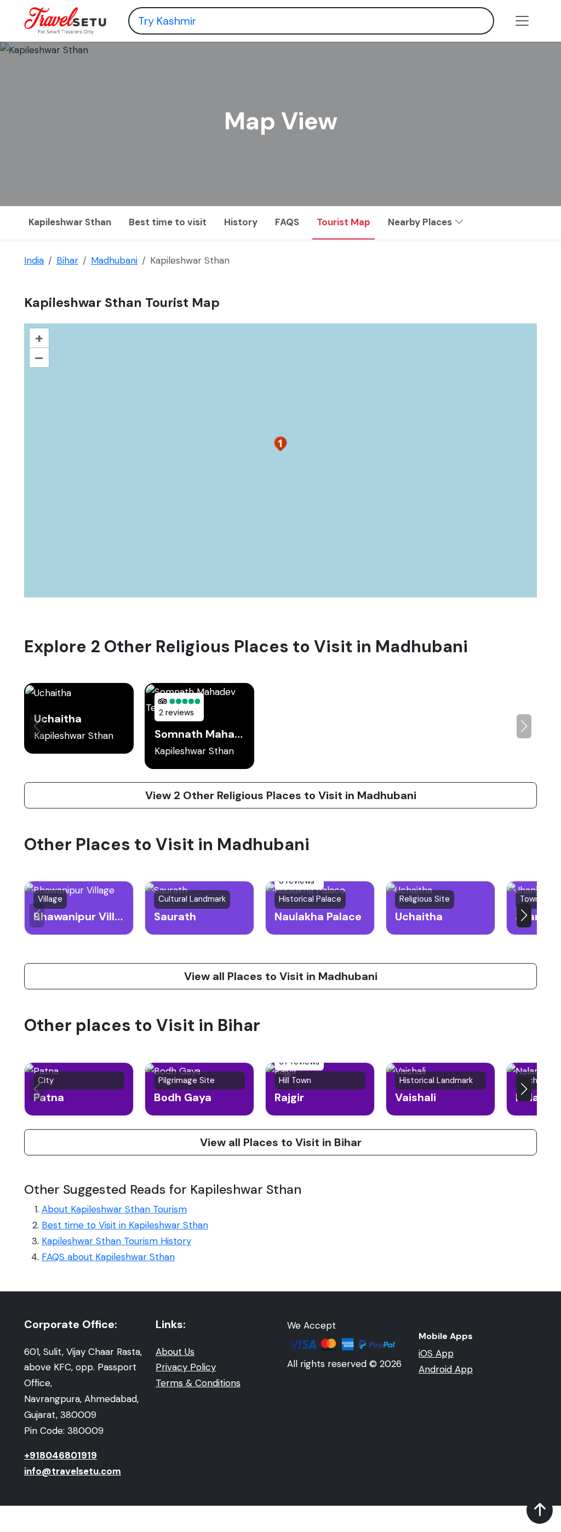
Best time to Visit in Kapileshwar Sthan (125, 1225)
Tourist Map (343, 222)
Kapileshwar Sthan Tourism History (116, 1241)
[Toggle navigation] (522, 20)
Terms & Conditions (198, 1383)
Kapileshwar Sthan (69, 222)
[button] (524, 726)
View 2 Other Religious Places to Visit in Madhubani (280, 795)
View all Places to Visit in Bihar (281, 1142)
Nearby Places (421, 222)
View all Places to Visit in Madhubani (280, 976)
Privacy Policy (186, 1367)
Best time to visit (168, 222)
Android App (446, 1369)
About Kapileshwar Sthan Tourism (114, 1209)
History (240, 222)
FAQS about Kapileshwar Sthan (108, 1257)
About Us (175, 1352)
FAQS (287, 222)
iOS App (436, 1353)
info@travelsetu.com (72, 1471)
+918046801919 (60, 1455)
